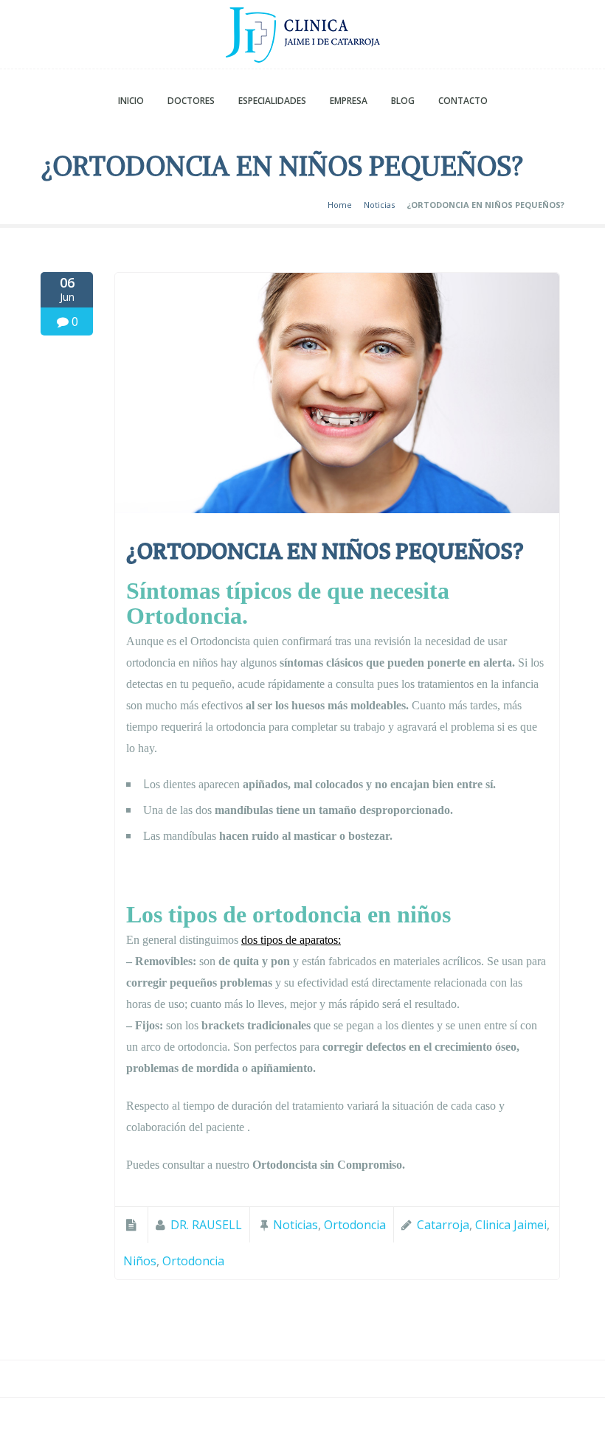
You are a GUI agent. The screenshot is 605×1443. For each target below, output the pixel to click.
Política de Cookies (374, 1425)
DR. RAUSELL (206, 1225)
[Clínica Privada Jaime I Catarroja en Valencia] (302, 38)
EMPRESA (348, 100)
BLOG (403, 100)
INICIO (131, 100)
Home (340, 204)
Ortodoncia (355, 1225)
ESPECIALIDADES (272, 100)
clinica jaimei (511, 1225)
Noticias (379, 204)
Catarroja (443, 1225)
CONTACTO (463, 100)
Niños (139, 1261)
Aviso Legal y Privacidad (241, 1425)
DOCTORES (191, 100)
